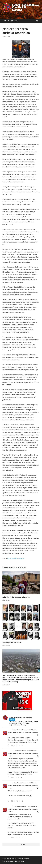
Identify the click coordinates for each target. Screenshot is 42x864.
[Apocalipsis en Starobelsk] (21, 622)
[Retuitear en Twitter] (12, 729)
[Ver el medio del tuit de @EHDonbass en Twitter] (30, 795)
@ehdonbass (35, 732)
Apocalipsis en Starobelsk (11, 642)
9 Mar (10, 735)
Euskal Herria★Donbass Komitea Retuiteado (25, 729)
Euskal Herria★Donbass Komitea (19, 732)
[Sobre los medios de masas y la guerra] (21, 583)
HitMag (21, 861)
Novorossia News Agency (15, 558)
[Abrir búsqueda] (37, 21)
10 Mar (11, 756)
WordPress (14, 861)
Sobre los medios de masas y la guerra (16, 597)
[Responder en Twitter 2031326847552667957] (9, 837)
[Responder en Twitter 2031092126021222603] (9, 745)
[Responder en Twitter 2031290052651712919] (9, 801)
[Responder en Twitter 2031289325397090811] (9, 777)
